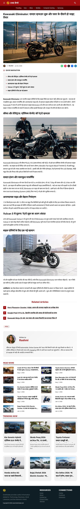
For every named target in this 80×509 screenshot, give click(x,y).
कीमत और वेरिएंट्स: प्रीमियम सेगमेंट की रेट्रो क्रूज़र (22, 76)
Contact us (43, 497)
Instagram (62, 497)
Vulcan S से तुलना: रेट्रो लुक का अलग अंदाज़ (21, 87)
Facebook (62, 495)
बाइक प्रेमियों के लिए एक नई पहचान (18, 90)
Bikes (31, 8)
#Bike (6, 326)
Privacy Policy (44, 499)
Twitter (61, 493)
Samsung (60, 8)
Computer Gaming (49, 8)
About (41, 495)
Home (41, 493)
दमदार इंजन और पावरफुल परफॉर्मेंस (17, 80)
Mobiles (38, 8)
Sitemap (42, 501)
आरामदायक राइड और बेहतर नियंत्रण (18, 83)
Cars (25, 8)
